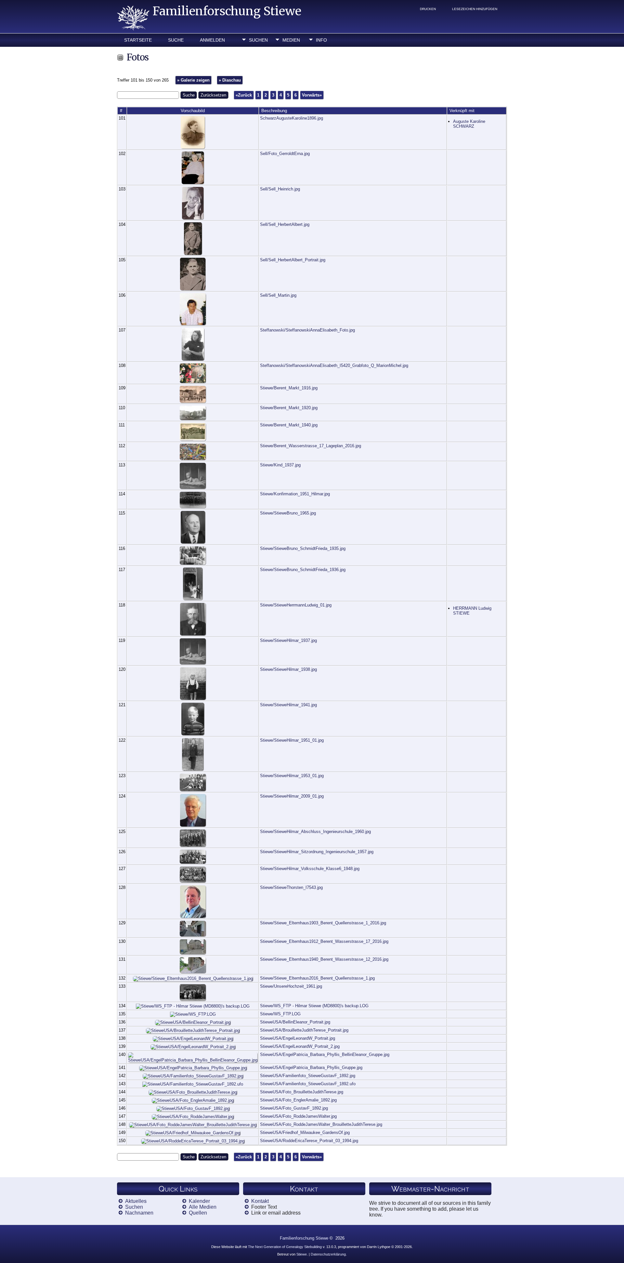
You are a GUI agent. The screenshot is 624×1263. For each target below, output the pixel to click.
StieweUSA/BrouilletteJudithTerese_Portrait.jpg (304, 1030)
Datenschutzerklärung (328, 1254)
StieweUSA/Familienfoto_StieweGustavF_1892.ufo (308, 1083)
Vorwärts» (312, 95)
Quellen (198, 1213)
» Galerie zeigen (193, 80)
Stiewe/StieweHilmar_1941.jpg (288, 704)
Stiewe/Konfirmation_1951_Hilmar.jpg (295, 493)
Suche (176, 40)
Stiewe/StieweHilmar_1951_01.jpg (292, 740)
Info (321, 40)
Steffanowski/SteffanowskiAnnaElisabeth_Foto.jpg (307, 330)
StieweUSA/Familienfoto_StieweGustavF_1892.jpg (307, 1075)
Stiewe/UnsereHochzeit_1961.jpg (291, 986)
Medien (291, 40)
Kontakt (260, 1201)
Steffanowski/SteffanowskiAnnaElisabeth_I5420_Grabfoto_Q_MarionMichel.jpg (334, 365)
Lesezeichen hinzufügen (474, 9)
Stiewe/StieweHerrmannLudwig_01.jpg (296, 605)
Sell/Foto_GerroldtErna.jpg (285, 153)
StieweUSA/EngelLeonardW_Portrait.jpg (297, 1038)
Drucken (428, 9)
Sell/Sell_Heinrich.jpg (280, 189)
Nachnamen (139, 1213)
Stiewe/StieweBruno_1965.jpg (288, 513)
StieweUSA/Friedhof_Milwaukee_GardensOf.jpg (305, 1132)
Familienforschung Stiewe (227, 11)
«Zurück (244, 95)
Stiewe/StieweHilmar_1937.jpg (288, 640)
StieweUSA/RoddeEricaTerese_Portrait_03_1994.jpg (309, 1140)
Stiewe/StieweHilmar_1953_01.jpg (292, 775)
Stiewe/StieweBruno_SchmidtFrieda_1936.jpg (302, 569)
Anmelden (212, 40)
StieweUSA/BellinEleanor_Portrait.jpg (295, 1022)
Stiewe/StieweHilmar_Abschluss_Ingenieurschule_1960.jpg (315, 831)
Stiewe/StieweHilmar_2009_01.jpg (292, 796)
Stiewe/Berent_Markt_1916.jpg (289, 387)
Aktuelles (136, 1201)
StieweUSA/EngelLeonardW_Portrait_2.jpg (300, 1046)
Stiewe (301, 1254)
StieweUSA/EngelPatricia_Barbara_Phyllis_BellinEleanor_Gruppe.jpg (324, 1054)
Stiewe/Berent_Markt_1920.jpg (289, 407)
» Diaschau (230, 80)
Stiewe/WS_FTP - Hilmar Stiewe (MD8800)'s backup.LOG (314, 1005)
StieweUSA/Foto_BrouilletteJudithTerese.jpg (301, 1091)
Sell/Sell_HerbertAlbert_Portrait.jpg (292, 259)
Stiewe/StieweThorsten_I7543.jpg (291, 887)
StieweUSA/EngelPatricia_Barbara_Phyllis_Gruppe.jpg (311, 1067)
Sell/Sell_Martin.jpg (278, 295)
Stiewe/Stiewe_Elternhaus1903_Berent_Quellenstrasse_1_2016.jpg (323, 922)
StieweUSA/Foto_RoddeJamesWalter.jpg (298, 1116)
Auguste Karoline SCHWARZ (469, 124)
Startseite (138, 40)
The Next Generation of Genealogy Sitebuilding (285, 1247)
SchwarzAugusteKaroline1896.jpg (291, 118)
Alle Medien (202, 1207)
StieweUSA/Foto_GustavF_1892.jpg (294, 1108)
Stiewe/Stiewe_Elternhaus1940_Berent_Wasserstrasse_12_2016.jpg (324, 959)
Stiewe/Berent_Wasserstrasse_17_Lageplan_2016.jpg (310, 445)
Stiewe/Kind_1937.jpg (280, 464)
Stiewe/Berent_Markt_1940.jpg (289, 425)
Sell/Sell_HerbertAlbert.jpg (284, 224)
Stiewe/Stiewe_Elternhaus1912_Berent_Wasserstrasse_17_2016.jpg (324, 941)
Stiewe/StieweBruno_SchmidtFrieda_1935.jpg (302, 548)
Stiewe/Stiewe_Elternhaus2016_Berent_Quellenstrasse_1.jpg (317, 978)
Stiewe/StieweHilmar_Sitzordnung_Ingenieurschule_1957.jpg (316, 851)
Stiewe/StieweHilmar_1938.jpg (288, 669)
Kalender (199, 1201)
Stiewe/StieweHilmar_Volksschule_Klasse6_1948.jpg (309, 868)
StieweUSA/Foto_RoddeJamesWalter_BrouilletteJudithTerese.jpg (321, 1124)
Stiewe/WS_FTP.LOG (280, 1013)
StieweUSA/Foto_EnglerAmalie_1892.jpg (298, 1100)
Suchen (258, 40)
